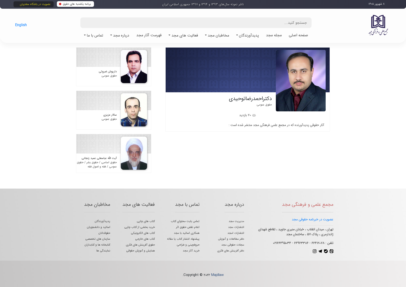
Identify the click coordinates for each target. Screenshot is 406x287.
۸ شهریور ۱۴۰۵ (376, 4)
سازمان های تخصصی (97, 239)
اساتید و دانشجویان (98, 227)
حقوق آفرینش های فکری (140, 245)
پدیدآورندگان (102, 221)
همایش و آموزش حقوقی (140, 250)
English (21, 25)
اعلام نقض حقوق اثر (187, 227)
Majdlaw (217, 275)
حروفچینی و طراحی (188, 245)
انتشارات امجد (235, 233)
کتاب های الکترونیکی (143, 233)
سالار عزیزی (110, 115)
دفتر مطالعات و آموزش (231, 239)
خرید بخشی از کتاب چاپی (139, 227)
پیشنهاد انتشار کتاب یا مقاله (183, 239)
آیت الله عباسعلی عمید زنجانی (99, 158)
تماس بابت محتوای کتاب (185, 221)
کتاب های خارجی (145, 239)
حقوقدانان (104, 233)
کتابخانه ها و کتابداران (97, 245)
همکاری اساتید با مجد (186, 233)
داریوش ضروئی (108, 71)
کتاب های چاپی (146, 221)
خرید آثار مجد (191, 250)
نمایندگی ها (103, 250)
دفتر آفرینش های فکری (230, 250)
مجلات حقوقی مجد (232, 245)
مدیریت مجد (236, 221)
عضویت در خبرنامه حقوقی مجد (312, 219)
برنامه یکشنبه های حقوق (77, 4)
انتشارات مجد (236, 227)
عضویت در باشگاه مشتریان (35, 4)
